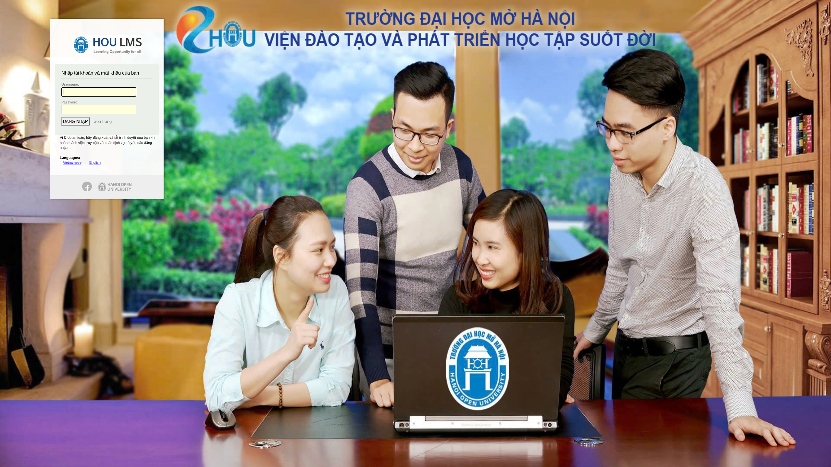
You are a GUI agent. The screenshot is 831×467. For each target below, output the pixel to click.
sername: (70, 84)
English (95, 162)
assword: (69, 102)
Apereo (106, 44)
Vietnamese (72, 162)
